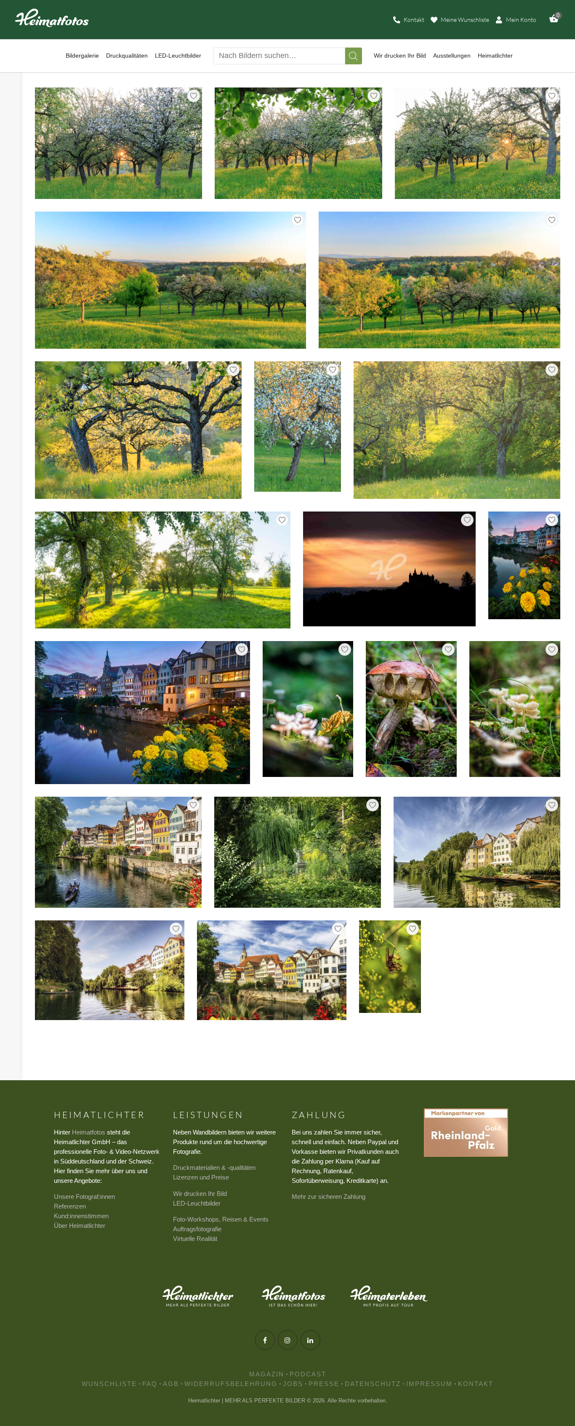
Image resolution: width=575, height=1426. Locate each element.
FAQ (149, 1383)
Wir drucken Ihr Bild (200, 1193)
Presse (324, 1383)
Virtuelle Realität (195, 1238)
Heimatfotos (88, 1132)
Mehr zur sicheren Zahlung (328, 1196)
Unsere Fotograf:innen (84, 1196)
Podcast (308, 1374)
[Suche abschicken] (353, 56)
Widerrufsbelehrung (230, 1383)
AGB (171, 1383)
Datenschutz (373, 1383)
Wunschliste (109, 1383)
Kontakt (475, 1383)
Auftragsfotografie (197, 1229)
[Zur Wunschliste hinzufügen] (193, 96)
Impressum (429, 1383)
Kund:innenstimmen (81, 1215)
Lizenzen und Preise (201, 1177)
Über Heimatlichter (79, 1225)
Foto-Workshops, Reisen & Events (221, 1219)
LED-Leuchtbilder (197, 1203)
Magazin (266, 1374)
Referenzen (70, 1206)
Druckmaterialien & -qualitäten (214, 1167)
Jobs (293, 1383)
